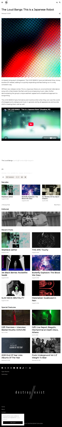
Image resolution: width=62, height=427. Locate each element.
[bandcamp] (17, 368)
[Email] (21, 177)
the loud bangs (27, 173)
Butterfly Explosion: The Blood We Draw (30, 197)
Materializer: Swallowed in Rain (44, 299)
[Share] (59, 13)
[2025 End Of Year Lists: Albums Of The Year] (16, 345)
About (3, 409)
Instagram (30, 160)
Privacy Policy (5, 415)
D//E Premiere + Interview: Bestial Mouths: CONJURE (14, 328)
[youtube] (14, 368)
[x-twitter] (5, 368)
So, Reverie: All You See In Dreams (50, 197)
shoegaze (21, 173)
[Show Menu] (2, 2)
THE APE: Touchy (40, 250)
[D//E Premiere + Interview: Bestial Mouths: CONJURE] (16, 317)
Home (3, 406)
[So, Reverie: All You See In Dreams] (51, 190)
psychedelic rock (14, 173)
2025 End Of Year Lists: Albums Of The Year (12, 356)
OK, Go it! (12, 422)
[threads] (11, 368)
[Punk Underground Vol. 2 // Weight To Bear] (46, 345)
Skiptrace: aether (7, 197)
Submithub (4, 374)
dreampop (4, 173)
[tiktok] (23, 368)
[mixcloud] (26, 368)
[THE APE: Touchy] (46, 240)
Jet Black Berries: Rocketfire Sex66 (14, 273)
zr (31, 173)
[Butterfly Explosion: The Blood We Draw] (31, 190)
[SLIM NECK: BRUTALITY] (16, 288)
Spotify (15, 160)
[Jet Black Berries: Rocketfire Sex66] (16, 263)
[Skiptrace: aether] (11, 190)
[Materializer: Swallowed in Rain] (46, 288)
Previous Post (6, 205)
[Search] (60, 2)
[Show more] (25, 177)
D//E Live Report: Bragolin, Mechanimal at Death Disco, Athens (45, 329)
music (8, 173)
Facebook (22, 160)
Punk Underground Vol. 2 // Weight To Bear (44, 356)
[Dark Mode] (57, 2)
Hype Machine (5, 371)
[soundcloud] (30, 368)
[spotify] (20, 368)
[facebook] (2, 368)
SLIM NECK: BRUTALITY (13, 298)
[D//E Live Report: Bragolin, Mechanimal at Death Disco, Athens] (46, 317)
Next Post (57, 205)
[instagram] (8, 368)
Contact (4, 412)
